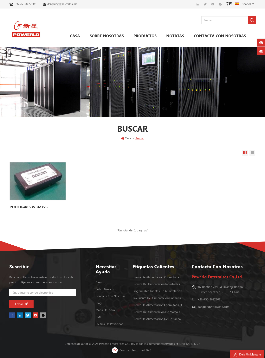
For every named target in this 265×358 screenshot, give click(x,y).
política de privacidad (110, 324)
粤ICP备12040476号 (188, 344)
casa (99, 282)
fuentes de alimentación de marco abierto (158, 312)
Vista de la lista (252, 153)
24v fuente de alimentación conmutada (158, 298)
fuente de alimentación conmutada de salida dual (158, 305)
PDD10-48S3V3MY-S (29, 206)
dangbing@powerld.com (62, 3)
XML (98, 317)
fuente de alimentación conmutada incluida (158, 277)
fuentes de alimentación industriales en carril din (158, 284)
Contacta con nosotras (220, 35)
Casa (75, 35)
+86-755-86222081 (26, 3)
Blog (99, 303)
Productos (145, 35)
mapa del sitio (105, 310)
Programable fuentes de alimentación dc (158, 291)
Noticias (175, 35)
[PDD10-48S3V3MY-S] (38, 181)
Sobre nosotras (107, 35)
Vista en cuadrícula (245, 153)
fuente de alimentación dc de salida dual (158, 319)
